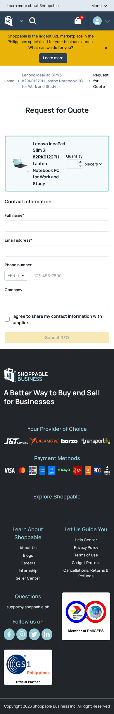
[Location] (33, 21)
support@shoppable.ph (27, 606)
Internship (28, 570)
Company (13, 289)
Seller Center (28, 578)
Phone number (18, 264)
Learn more (53, 57)
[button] (80, 162)
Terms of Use (86, 555)
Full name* (14, 215)
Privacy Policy (86, 547)
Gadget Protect (86, 562)
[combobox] (7, 275)
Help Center (86, 539)
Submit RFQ (57, 337)
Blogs (28, 555)
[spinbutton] (74, 164)
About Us (28, 547)
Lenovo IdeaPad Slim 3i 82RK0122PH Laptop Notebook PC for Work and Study (52, 80)
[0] (78, 22)
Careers (28, 563)
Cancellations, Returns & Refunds (85, 573)
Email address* (18, 240)
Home (9, 80)
